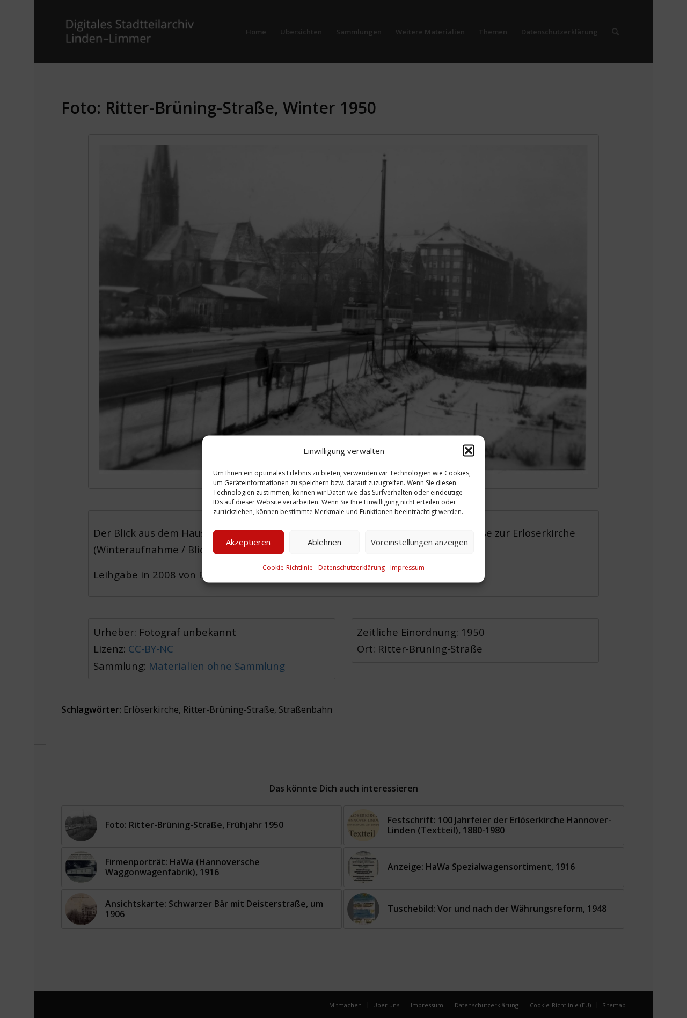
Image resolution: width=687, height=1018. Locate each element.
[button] (468, 450)
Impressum (407, 567)
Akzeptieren (248, 542)
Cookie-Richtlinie (287, 567)
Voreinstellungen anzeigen (419, 542)
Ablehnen (324, 542)
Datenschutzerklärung (351, 567)
